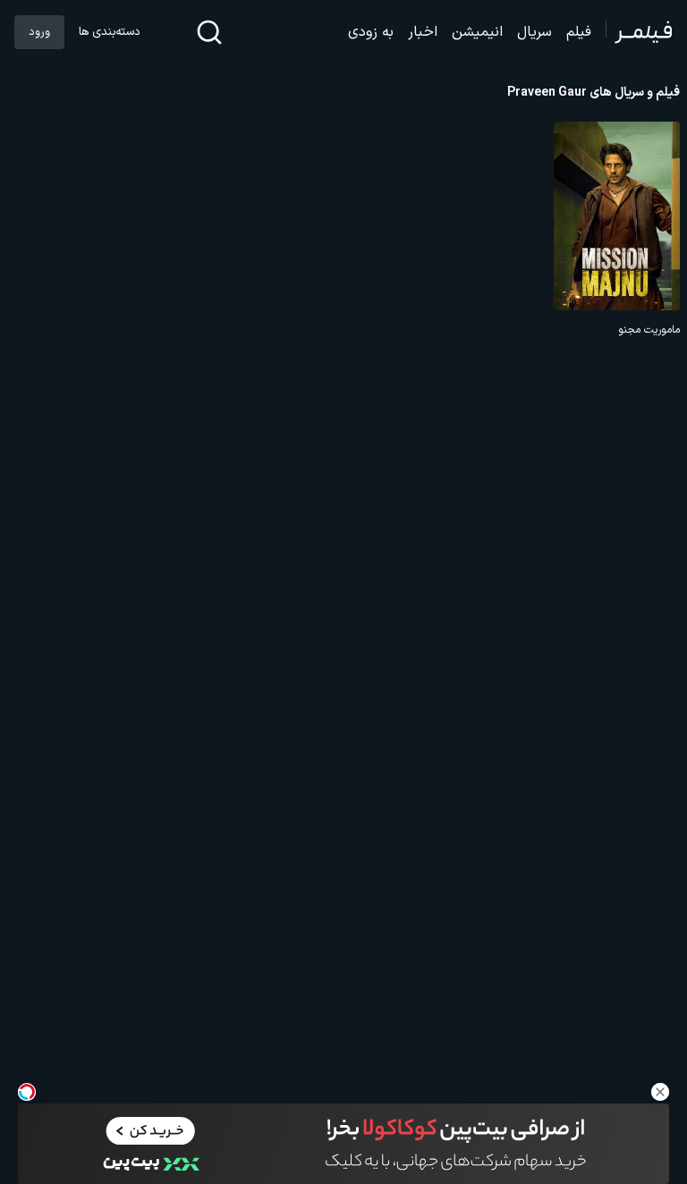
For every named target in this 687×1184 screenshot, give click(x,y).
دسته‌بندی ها (109, 32)
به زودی (371, 32)
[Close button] (660, 1092)
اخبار (422, 32)
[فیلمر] (639, 32)
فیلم (578, 32)
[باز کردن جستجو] (209, 32)
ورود (39, 32)
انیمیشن (477, 32)
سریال (534, 32)
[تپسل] (27, 1092)
